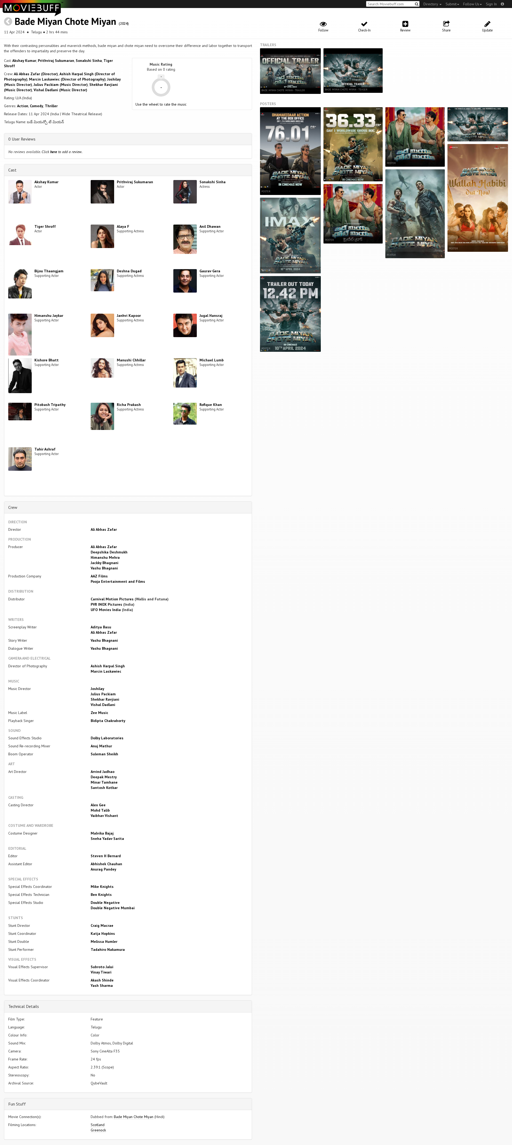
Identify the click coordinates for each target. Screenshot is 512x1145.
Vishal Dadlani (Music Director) (60, 89)
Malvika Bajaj (102, 833)
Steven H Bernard (106, 855)
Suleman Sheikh (104, 754)
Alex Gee (98, 805)
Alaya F (123, 226)
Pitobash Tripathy (50, 404)
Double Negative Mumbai (113, 907)
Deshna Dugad (129, 271)
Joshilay (97, 688)
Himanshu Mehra (105, 557)
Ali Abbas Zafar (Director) (36, 73)
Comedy (36, 105)
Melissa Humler (104, 941)
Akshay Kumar (24, 60)
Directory (431, 4)
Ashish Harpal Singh (108, 666)
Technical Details (23, 1006)
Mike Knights (102, 886)
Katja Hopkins (103, 933)
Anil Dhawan (210, 226)
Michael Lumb (211, 360)
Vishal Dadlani (103, 704)
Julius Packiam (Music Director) (61, 84)
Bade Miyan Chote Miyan (65, 21)
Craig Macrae (102, 925)
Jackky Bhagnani (104, 562)
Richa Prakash (129, 404)
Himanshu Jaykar (48, 315)
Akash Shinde (102, 980)
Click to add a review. (62, 151)
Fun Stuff (17, 1104)
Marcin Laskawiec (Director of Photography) (67, 79)
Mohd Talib (100, 810)
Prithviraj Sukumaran (56, 60)
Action (22, 105)
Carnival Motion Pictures (112, 599)
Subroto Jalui (102, 966)
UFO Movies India (106, 609)
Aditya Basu (101, 627)
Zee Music (99, 712)
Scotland (98, 1124)
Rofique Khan (210, 404)
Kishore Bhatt (46, 360)
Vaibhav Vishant (104, 815)
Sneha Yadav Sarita (107, 838)
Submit (451, 4)
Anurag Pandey (103, 869)
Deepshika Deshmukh (109, 552)
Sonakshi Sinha (89, 60)
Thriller (51, 105)
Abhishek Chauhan (106, 863)
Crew (12, 507)
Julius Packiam (103, 694)
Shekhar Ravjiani (105, 699)
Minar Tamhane (104, 782)
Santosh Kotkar (104, 787)
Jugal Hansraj (210, 315)
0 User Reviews (21, 139)
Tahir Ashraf (44, 449)
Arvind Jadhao (102, 771)
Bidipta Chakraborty (108, 720)
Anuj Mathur (101, 746)
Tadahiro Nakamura (108, 949)
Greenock (98, 1130)
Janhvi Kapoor (129, 315)
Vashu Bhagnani (104, 568)
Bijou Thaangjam (48, 271)
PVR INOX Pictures (106, 604)
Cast (12, 170)
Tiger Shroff (45, 226)
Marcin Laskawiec (106, 671)
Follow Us (471, 4)
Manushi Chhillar (131, 360)
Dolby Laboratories (107, 738)
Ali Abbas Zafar (104, 529)
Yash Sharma (102, 985)
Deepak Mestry (104, 777)
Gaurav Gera (209, 271)
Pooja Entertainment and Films (118, 581)
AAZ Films (99, 576)
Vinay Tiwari (101, 972)
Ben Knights (101, 894)
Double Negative (105, 902)
